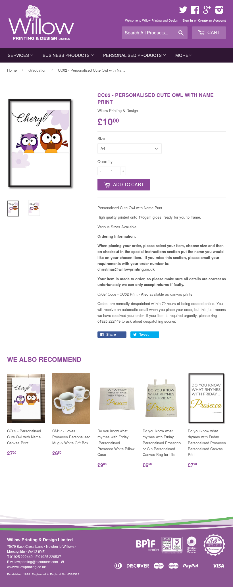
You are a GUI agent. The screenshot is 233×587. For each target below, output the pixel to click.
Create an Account (212, 20)
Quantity (105, 161)
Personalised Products (133, 55)
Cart (213, 32)
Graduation (37, 70)
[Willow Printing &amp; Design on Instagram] (219, 11)
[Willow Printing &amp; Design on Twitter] (183, 11)
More (181, 55)
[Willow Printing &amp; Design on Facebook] (195, 11)
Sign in (187, 20)
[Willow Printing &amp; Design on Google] (207, 11)
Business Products (67, 55)
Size (101, 138)
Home (12, 70)
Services (19, 55)
